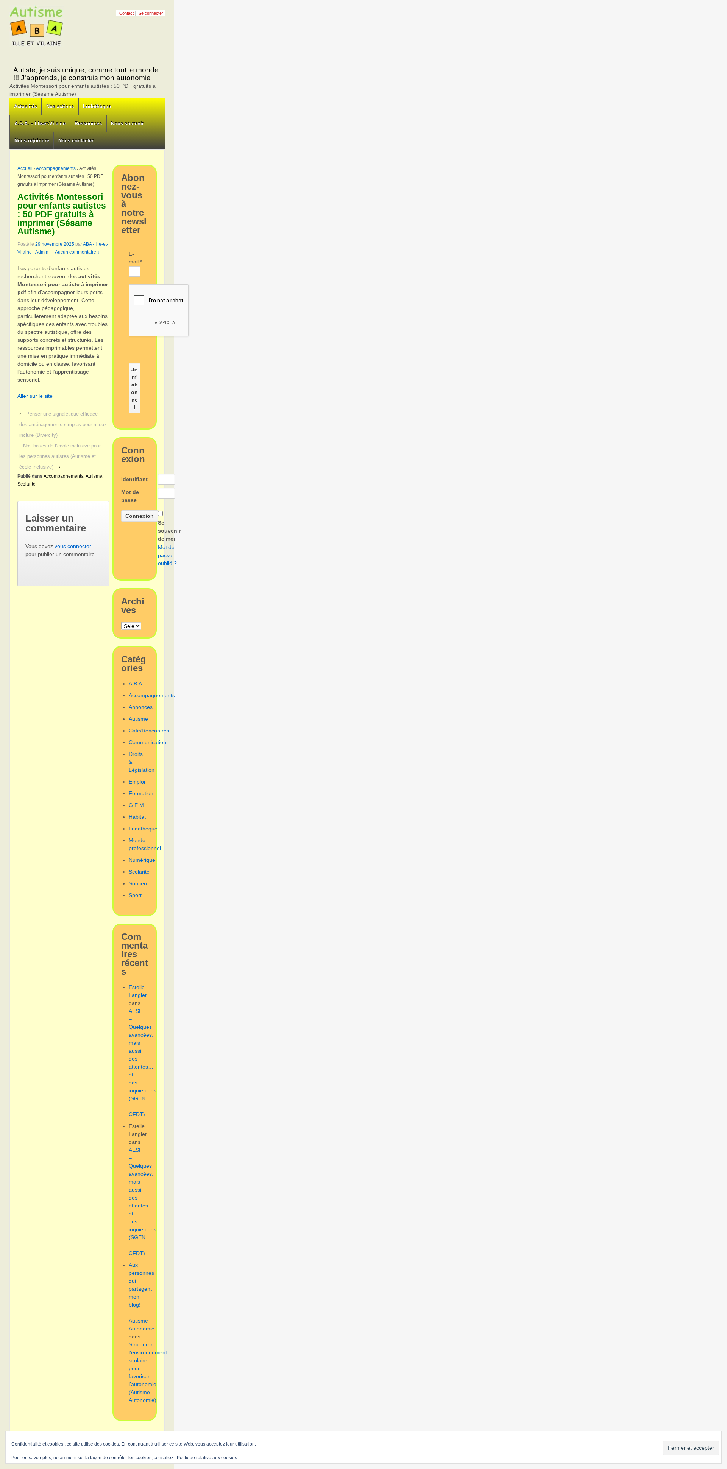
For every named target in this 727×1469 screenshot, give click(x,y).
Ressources (88, 123)
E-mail (134, 258)
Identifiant (134, 479)
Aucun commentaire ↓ (77, 252)
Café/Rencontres (149, 730)
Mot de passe (130, 496)
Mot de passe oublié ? (167, 555)
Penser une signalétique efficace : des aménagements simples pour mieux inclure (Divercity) (63, 424)
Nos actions (60, 106)
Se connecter (151, 13)
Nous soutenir (127, 123)
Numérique (142, 860)
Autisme (94, 476)
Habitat (137, 817)
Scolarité (26, 484)
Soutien (138, 883)
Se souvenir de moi (169, 531)
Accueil (25, 168)
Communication (147, 742)
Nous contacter (76, 140)
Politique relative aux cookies (207, 1457)
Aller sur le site (35, 396)
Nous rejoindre (31, 140)
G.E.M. (137, 805)
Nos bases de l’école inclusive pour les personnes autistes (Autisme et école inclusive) (60, 456)
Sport (135, 895)
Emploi (137, 782)
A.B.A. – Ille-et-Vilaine (40, 123)
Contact (126, 13)
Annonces (141, 707)
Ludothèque (97, 106)
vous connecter (73, 546)
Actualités (25, 106)
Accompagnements (56, 168)
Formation (141, 793)
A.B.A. (136, 684)
